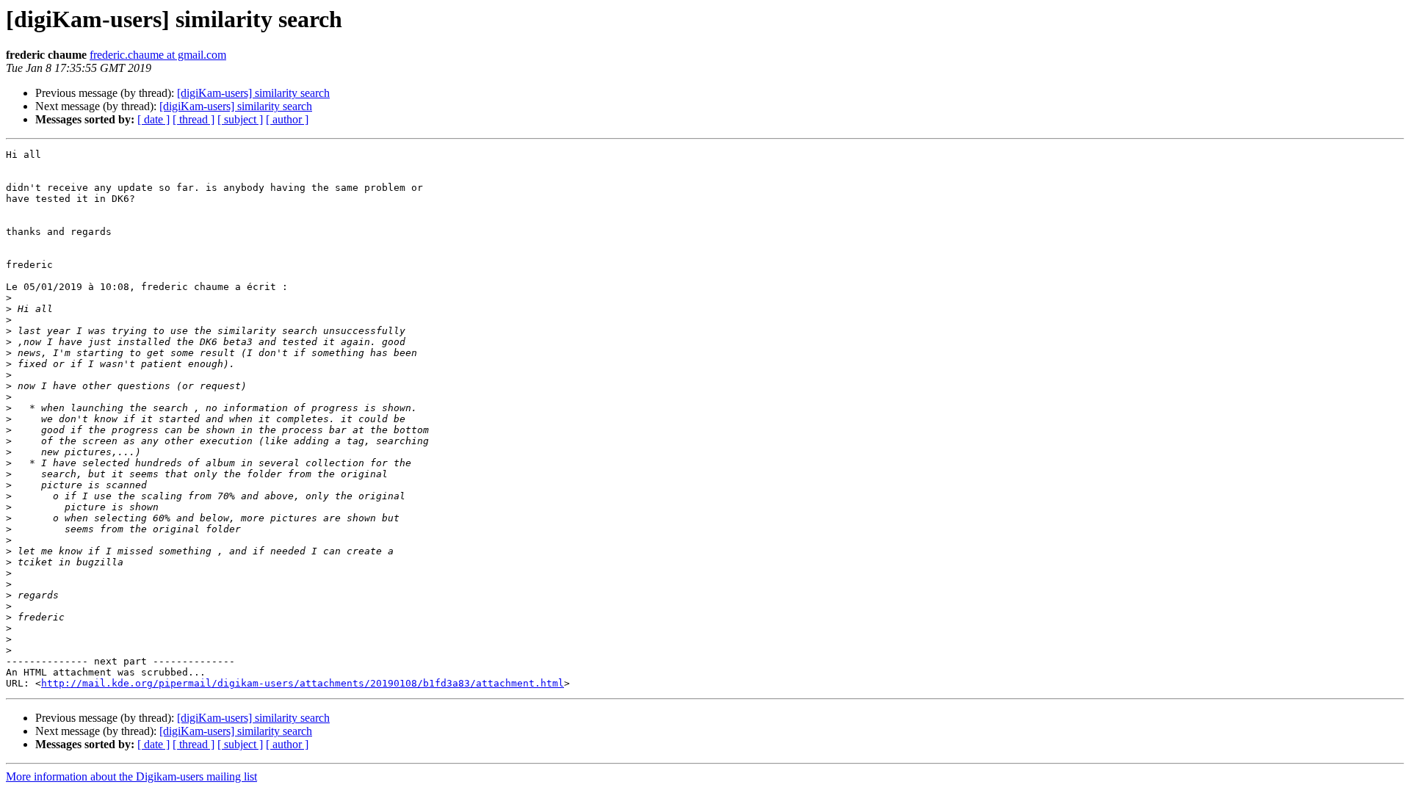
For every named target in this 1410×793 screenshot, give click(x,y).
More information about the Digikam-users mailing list (131, 776)
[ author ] (287, 119)
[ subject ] (240, 119)
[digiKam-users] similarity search (253, 93)
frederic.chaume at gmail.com (158, 54)
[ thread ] (193, 119)
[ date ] (153, 119)
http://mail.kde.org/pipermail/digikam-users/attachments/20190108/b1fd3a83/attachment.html (302, 683)
